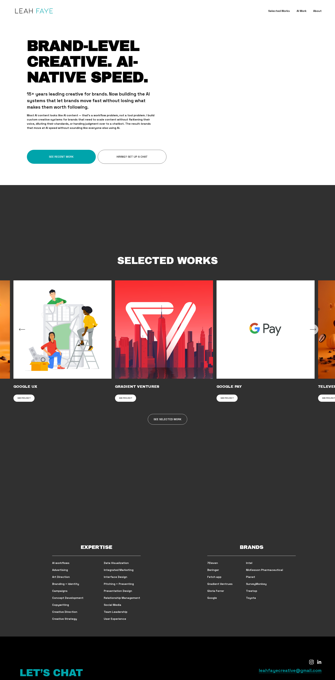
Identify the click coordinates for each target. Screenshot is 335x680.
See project (24, 398)
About (317, 11)
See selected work (167, 419)
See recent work (61, 157)
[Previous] (22, 329)
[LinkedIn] (319, 662)
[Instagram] (311, 662)
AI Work (302, 11)
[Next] (313, 329)
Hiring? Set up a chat (132, 157)
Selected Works (279, 11)
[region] (167, 341)
